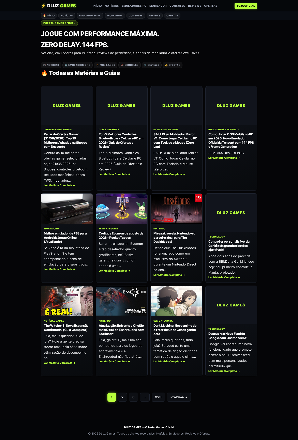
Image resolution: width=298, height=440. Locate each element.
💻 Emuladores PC (77, 64)
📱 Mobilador (105, 64)
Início (97, 5)
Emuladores (52, 228)
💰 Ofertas (172, 64)
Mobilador (158, 5)
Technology (216, 236)
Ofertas (211, 5)
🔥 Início (49, 15)
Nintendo (159, 228)
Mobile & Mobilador (165, 129)
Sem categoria (108, 228)
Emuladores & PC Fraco (223, 129)
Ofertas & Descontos (58, 129)
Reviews (195, 5)
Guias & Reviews (109, 129)
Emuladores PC (134, 5)
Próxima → (178, 397)
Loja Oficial (246, 5)
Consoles (177, 5)
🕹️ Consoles (129, 64)
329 (158, 397)
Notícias (112, 5)
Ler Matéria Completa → (59, 185)
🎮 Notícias (51, 64)
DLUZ (58, 5)
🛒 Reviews (151, 64)
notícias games (54, 320)
